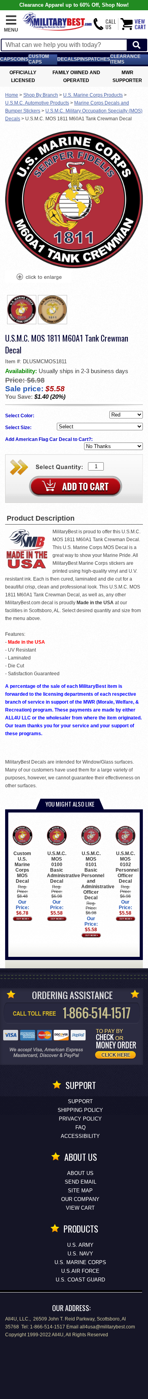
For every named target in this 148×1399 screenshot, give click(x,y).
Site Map (80, 1191)
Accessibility (80, 1136)
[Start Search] (136, 45)
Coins (20, 59)
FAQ (80, 1127)
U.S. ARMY (80, 1245)
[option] (21, 309)
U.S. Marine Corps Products (93, 95)
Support (80, 1101)
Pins (82, 59)
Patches (99, 59)
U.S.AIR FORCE (80, 1271)
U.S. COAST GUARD (80, 1280)
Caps (6, 59)
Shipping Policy (80, 1110)
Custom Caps (38, 59)
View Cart (80, 1208)
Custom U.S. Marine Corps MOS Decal (22, 867)
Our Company (80, 1199)
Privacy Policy (80, 1119)
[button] (11, 24)
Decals (67, 59)
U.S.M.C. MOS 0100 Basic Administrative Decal (63, 867)
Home (11, 95)
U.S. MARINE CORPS (80, 1262)
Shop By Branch (40, 95)
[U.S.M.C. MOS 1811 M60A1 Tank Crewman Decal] (38, 277)
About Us (80, 1173)
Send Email (80, 1182)
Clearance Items (125, 59)
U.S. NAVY (80, 1254)
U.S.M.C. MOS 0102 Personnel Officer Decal (127, 867)
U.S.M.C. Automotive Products (37, 103)
